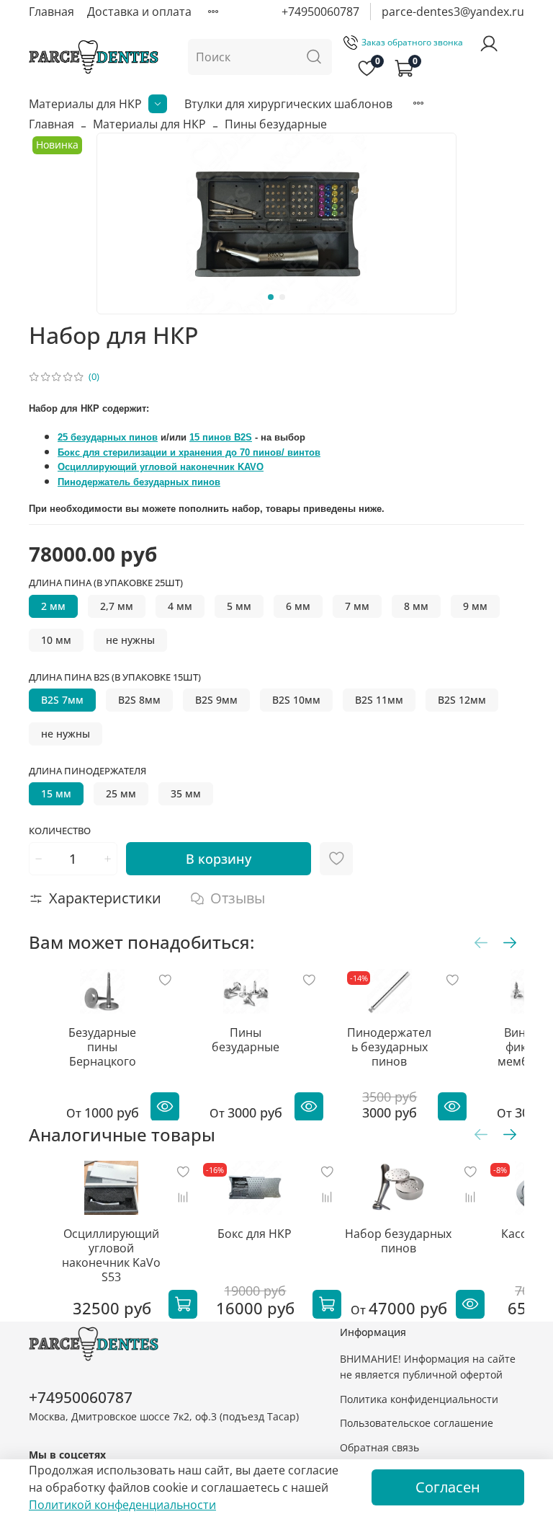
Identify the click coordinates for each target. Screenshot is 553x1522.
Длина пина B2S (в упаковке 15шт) (115, 677)
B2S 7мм (62, 700)
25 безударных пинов (108, 437)
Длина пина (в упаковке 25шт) (106, 583)
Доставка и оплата (139, 11)
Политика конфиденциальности (419, 1399)
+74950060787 (320, 11)
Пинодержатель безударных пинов (139, 482)
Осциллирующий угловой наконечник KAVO (161, 466)
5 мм (239, 606)
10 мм (56, 640)
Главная (51, 11)
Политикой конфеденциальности (122, 1505)
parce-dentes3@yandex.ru (453, 11)
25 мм (121, 793)
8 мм (416, 606)
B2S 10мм (296, 700)
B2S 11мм (379, 700)
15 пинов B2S (220, 437)
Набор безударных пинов (398, 1241)
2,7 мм (116, 606)
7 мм (357, 606)
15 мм (56, 793)
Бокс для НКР (254, 1234)
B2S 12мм (462, 700)
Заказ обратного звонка (412, 42)
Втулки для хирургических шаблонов (288, 104)
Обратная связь (379, 1447)
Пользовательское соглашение (416, 1423)
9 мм (475, 606)
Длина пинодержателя (87, 771)
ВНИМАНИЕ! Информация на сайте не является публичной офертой (428, 1366)
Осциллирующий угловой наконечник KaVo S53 (111, 1255)
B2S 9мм (216, 700)
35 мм (186, 793)
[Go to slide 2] (282, 297)
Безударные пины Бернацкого (102, 1047)
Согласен (447, 1487)
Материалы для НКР (85, 104)
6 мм (298, 606)
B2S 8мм (139, 700)
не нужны (130, 640)
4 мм (180, 606)
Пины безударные (276, 124)
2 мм (53, 606)
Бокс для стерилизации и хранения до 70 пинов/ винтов (189, 452)
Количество (60, 831)
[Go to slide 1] (271, 297)
